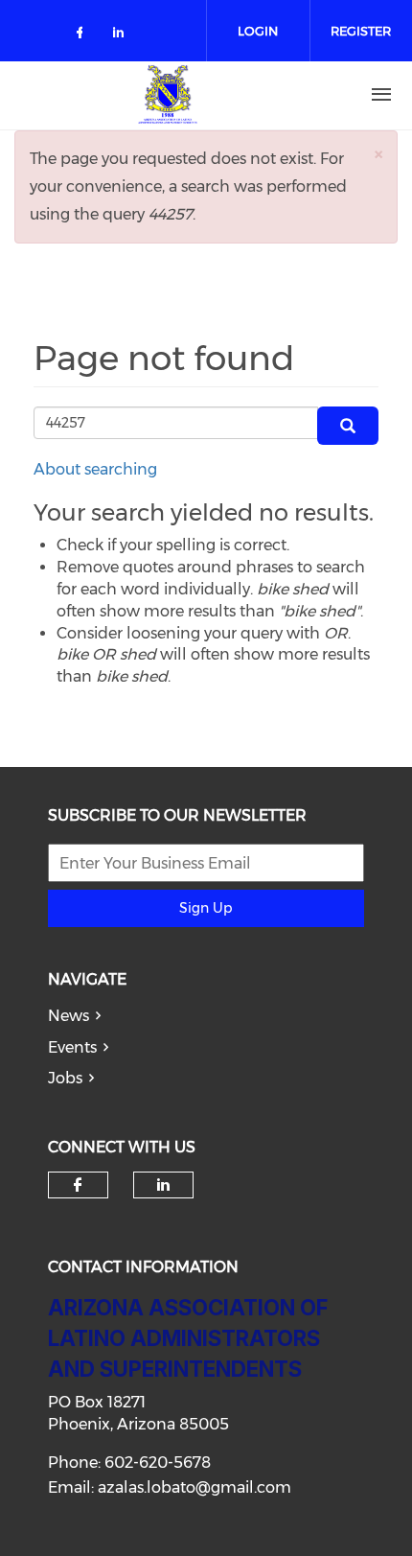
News (68, 1016)
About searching (95, 469)
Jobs (65, 1078)
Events (72, 1047)
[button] (378, 154)
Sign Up (205, 908)
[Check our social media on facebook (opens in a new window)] (83, 36)
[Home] (167, 94)
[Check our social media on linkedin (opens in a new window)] (123, 36)
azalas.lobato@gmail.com (194, 1487)
